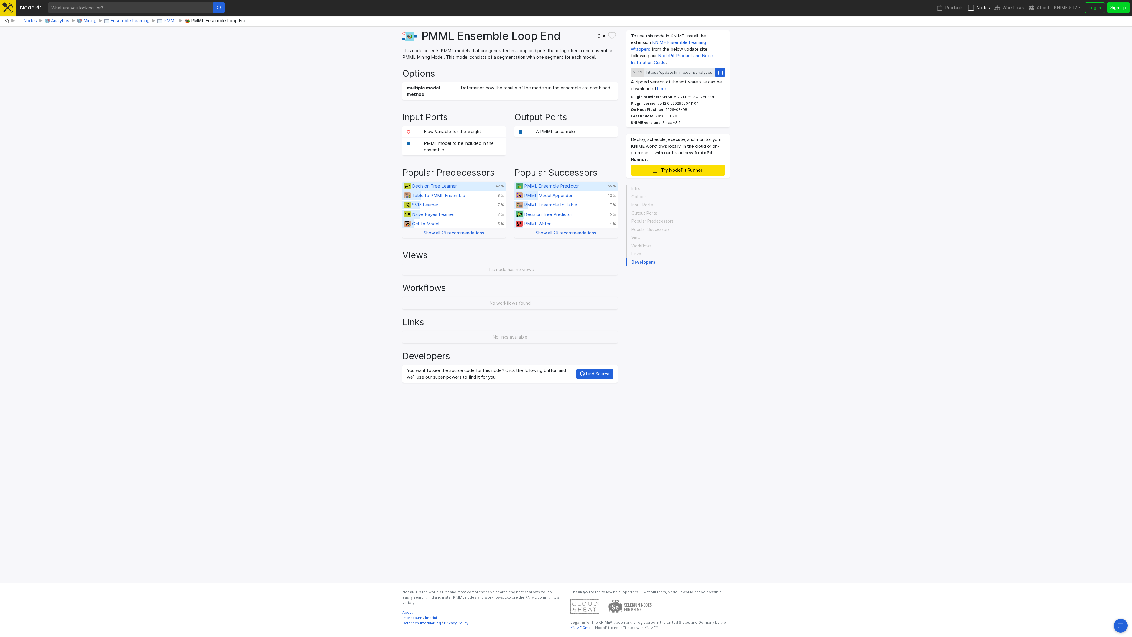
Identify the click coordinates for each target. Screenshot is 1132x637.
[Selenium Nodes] (630, 606)
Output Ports (644, 213)
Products (954, 7)
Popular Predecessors (652, 221)
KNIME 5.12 (1065, 7)
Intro (636, 188)
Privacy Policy (456, 623)
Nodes (983, 7)
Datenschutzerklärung (421, 623)
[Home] (6, 21)
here (661, 88)
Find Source (597, 374)
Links (636, 254)
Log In (1094, 7)
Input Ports (642, 205)
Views (637, 237)
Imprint (431, 617)
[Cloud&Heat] (584, 606)
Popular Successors (650, 229)
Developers (643, 262)
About (1043, 7)
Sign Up (1118, 7)
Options (639, 196)
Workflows (1013, 7)
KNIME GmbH (581, 627)
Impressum (412, 617)
